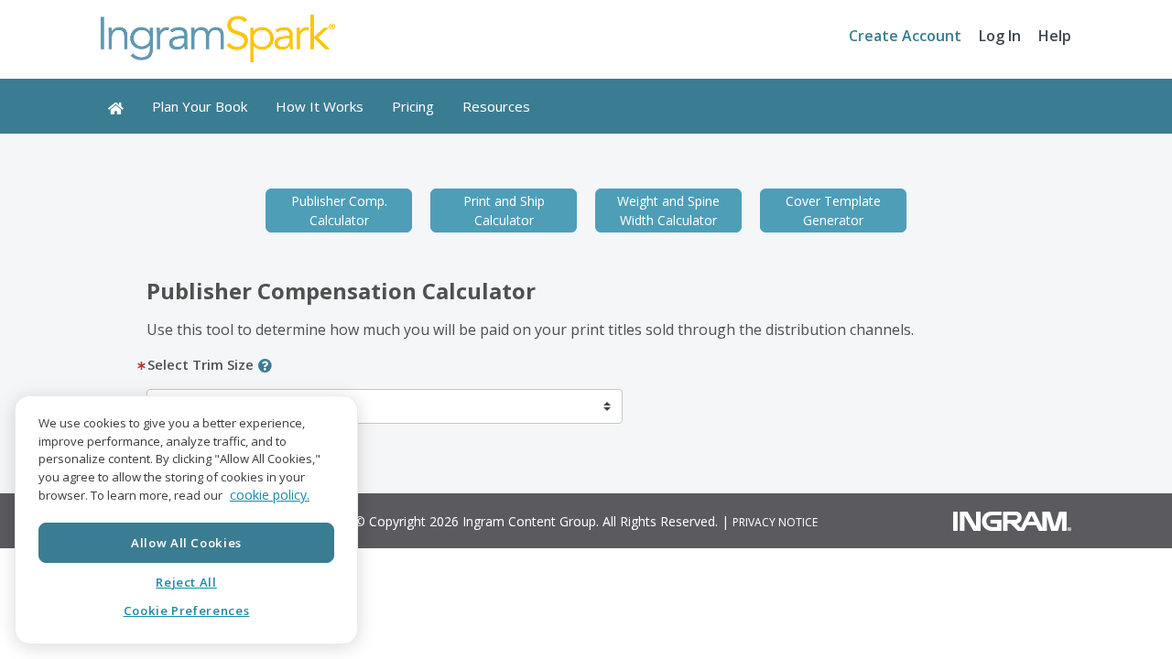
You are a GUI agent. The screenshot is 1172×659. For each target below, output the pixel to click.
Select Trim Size (200, 364)
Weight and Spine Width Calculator (668, 210)
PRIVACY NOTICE (775, 522)
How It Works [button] (320, 106)
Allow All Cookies (186, 542)
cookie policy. (269, 495)
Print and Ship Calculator (504, 210)
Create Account (905, 36)
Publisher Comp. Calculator (339, 210)
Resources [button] (496, 106)
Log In (1000, 36)
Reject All (186, 582)
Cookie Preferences (187, 610)
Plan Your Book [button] (199, 106)
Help (1054, 36)
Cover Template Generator (833, 210)
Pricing (413, 106)
